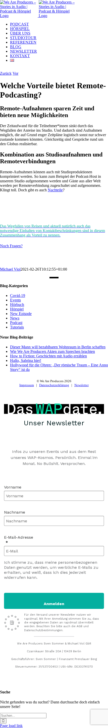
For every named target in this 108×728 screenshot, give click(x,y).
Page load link (11, 725)
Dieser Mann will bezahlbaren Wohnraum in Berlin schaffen (57, 347)
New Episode (21, 313)
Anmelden (54, 603)
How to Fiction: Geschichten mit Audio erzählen (48, 356)
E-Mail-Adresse (18, 537)
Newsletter (81, 385)
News (14, 318)
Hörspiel (17, 309)
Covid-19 (17, 295)
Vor (15, 73)
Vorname (12, 487)
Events (15, 300)
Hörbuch (17, 304)
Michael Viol (10, 269)
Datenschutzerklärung (54, 385)
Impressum (26, 385)
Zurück (6, 73)
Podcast (16, 322)
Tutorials (17, 327)
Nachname (14, 512)
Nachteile (55, 190)
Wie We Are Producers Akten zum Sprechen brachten (52, 351)
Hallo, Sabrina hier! (25, 360)
